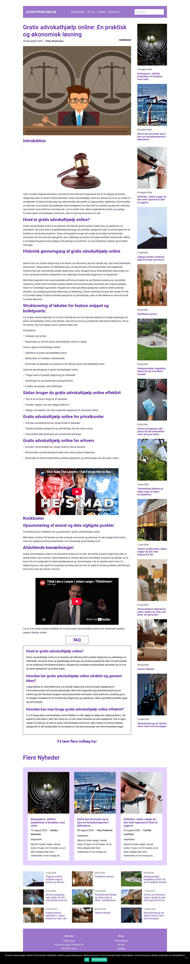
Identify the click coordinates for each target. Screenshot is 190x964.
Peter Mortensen (55, 41)
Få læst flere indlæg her (77, 741)
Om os (90, 11)
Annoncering (77, 11)
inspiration (36, 839)
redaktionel (125, 39)
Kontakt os (114, 11)
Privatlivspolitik (99, 960)
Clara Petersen (105, 830)
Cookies (101, 11)
